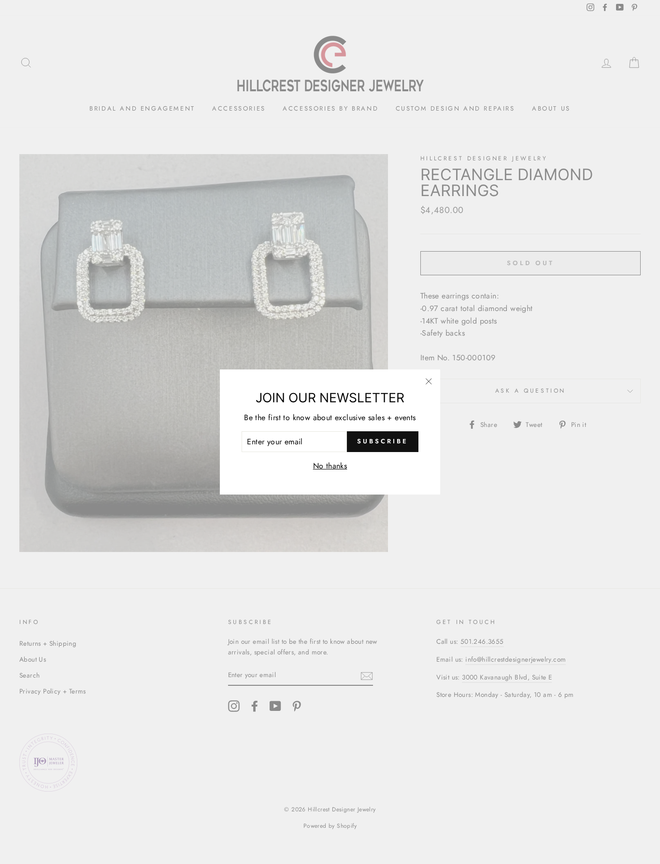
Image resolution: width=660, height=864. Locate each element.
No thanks (330, 465)
